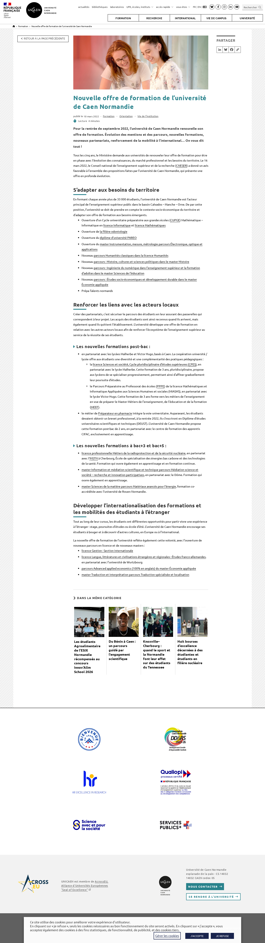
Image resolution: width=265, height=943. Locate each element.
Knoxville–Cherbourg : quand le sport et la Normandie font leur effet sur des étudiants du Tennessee (156, 654)
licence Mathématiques (150, 225)
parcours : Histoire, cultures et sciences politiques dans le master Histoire (141, 261)
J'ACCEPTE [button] (197, 936)
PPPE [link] (160, 386)
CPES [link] (192, 364)
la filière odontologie (113, 231)
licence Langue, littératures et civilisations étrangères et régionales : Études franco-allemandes (144, 557)
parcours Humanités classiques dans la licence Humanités (131, 255)
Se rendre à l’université (211, 896)
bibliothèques (99, 6)
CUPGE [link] (175, 220)
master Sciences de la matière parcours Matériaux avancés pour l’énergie (129, 486)
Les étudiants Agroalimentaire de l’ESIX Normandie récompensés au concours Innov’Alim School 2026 (87, 657)
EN (199, 6)
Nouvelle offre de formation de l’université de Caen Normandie (61, 26)
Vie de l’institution (147, 116)
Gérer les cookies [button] (167, 936)
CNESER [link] (181, 165)
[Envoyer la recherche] (260, 7)
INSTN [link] (94, 458)
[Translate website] (205, 7)
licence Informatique (117, 225)
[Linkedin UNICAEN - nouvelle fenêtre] (230, 7)
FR (194, 6)
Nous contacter (203, 886)
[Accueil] (14, 26)
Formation (108, 116)
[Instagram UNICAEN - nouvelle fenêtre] (224, 7)
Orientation (126, 116)
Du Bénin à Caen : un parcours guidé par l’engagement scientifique (122, 650)
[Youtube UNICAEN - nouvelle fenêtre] (236, 7)
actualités (83, 6)
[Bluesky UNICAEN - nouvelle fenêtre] (211, 7)
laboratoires (117, 6)
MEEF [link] (94, 407)
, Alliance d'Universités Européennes (84, 885)
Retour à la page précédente (44, 38)
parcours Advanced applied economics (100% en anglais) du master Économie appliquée (139, 568)
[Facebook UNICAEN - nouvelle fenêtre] (218, 7)
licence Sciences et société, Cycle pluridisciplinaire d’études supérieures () (145, 364)
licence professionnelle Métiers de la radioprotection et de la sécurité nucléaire (134, 453)
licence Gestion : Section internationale (107, 550)
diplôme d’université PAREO (118, 237)
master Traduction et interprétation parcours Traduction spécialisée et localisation (135, 574)
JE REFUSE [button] (222, 936)
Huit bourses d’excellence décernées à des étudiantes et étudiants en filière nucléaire (190, 652)
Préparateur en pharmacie (115, 413)
